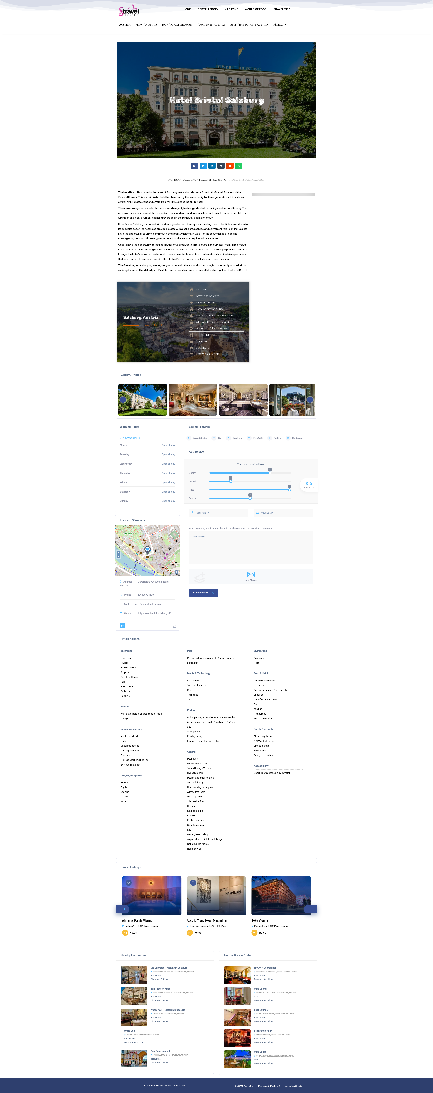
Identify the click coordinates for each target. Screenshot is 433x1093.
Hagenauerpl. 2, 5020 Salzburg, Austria (170, 1055)
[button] (194, 166)
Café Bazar (260, 1051)
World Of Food (256, 9)
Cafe (256, 996)
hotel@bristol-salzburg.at (148, 604)
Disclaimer (293, 1086)
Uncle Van (129, 1030)
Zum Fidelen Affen (160, 988)
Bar (220, 438)
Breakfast (237, 438)
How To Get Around (177, 25)
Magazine (231, 9)
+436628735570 (145, 594)
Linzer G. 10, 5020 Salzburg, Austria (168, 1014)
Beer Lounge (261, 1010)
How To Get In (146, 25)
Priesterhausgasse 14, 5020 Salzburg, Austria (277, 972)
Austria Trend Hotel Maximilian (207, 920)
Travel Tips (281, 9)
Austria (125, 25)
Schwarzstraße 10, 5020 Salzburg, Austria (275, 1014)
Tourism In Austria (211, 25)
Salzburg (189, 180)
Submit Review (201, 592)
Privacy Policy (269, 1086)
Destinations (208, 9)
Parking (277, 438)
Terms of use (244, 1086)
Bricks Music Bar (263, 1030)
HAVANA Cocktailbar (265, 967)
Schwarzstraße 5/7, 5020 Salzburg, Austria (276, 993)
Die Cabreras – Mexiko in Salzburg (169, 967)
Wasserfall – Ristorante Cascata (168, 1010)
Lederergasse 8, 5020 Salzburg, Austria (274, 1035)
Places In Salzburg (212, 180)
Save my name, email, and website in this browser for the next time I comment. (231, 528)
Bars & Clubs (260, 975)
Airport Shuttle (200, 438)
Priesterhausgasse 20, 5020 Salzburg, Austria (173, 972)
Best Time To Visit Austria (249, 25)
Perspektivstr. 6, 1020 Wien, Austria (271, 926)
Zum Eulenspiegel (160, 1051)
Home (187, 9)
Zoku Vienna (260, 920)
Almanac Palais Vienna (137, 920)
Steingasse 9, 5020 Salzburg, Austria (143, 1035)
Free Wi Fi (258, 438)
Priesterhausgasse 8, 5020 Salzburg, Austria (173, 993)
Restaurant (297, 438)
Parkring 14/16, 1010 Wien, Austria (141, 926)
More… (278, 25)
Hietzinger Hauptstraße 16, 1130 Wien (207, 926)
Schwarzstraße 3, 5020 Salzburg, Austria (275, 1056)
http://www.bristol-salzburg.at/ (154, 613)
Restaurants (156, 975)
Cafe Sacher (260, 988)
